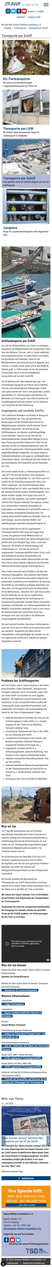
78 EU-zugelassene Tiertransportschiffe (23, 1067)
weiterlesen (27, 1178)
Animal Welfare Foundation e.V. (27, 24)
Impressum (12, 1263)
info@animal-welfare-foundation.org (22, 1228)
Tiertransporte (20, 28)
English (40, 11)
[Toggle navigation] (46, 5)
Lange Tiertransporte (14, 1004)
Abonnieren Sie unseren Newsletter (21, 990)
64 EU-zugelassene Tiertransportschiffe (23, 1058)
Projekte (7, 28)
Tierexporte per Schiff (38, 28)
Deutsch (31, 11)
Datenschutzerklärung (34, 1263)
